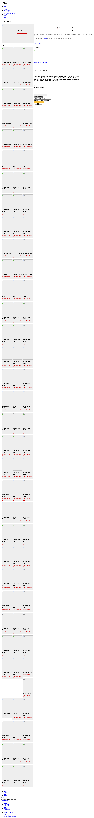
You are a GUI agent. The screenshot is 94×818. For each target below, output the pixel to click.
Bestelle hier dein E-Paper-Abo (41, 62)
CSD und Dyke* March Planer (11, 13)
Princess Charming (8, 11)
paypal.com (45, 38)
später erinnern (38, 96)
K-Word (5, 9)
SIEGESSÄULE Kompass (10, 816)
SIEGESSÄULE (7, 814)
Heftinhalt (6, 791)
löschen (56, 28)
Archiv (5, 808)
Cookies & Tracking (8, 812)
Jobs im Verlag (7, 809)
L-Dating (6, 14)
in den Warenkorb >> (6, 65)
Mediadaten (6, 15)
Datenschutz (6, 811)
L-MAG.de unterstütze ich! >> (40, 95)
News (5, 7)
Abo (5, 17)
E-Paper (5, 792)
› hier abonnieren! (5, 800)
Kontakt (5, 795)
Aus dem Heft (7, 10)
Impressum (6, 804)
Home (5, 6)
